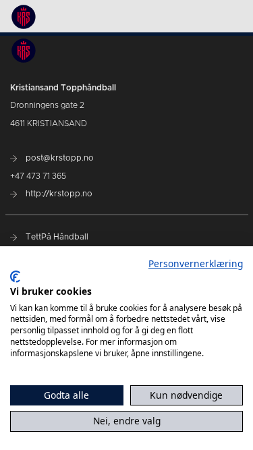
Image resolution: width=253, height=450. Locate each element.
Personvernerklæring (195, 263)
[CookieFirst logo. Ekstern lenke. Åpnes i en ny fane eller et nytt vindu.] (15, 277)
